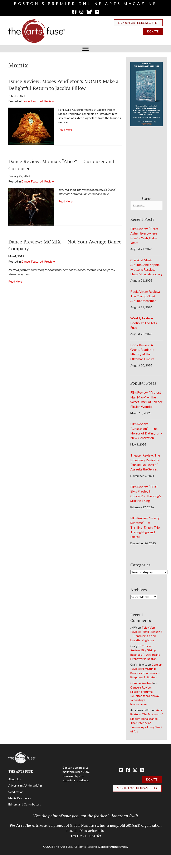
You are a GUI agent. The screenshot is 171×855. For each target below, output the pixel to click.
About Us (14, 779)
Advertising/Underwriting (25, 785)
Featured (37, 101)
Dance (25, 101)
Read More (65, 129)
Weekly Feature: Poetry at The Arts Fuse (143, 322)
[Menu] (85, 48)
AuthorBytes (118, 846)
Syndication (16, 792)
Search (146, 198)
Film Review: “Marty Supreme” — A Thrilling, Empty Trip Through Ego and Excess (145, 527)
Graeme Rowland (141, 683)
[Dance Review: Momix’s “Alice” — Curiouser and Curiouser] (31, 206)
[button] (138, 22)
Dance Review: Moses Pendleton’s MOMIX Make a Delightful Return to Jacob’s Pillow (63, 85)
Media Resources (19, 798)
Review (49, 101)
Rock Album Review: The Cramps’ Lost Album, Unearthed (145, 296)
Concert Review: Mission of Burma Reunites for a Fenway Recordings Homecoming (144, 696)
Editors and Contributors (24, 804)
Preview (49, 261)
